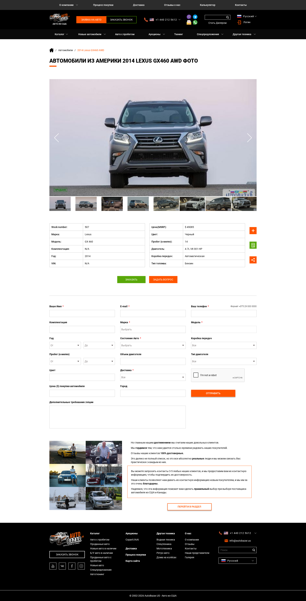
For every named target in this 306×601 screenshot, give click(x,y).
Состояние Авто (130, 338)
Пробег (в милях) (59, 354)
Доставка (138, 5)
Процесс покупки (103, 5)
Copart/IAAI (132, 539)
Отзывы (189, 544)
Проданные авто (100, 544)
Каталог (59, 34)
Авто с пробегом (125, 34)
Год (51, 338)
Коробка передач (201, 338)
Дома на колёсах (166, 557)
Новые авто (97, 565)
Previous (56, 138)
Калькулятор (207, 5)
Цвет (52, 370)
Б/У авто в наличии (101, 553)
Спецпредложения (208, 34)
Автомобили (65, 50)
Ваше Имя (56, 306)
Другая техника (242, 34)
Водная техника (166, 539)
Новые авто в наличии (103, 548)
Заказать (131, 279)
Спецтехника (164, 544)
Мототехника (164, 548)
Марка (125, 322)
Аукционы (154, 34)
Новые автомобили (89, 34)
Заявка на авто (91, 19)
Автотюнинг (97, 574)
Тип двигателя (199, 354)
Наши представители (197, 553)
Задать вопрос (163, 279)
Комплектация (58, 322)
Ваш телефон (224, 306)
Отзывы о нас (172, 5)
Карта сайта (133, 560)
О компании (66, 5)
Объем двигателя (130, 354)
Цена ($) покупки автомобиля (67, 386)
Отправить (213, 393)
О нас (188, 533)
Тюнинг (178, 34)
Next (249, 138)
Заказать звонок (121, 19)
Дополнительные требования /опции (71, 402)
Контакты (241, 5)
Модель (196, 322)
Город (123, 386)
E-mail (124, 306)
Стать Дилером (217, 22)
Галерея (189, 557)
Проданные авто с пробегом (100, 559)
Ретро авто (163, 553)
